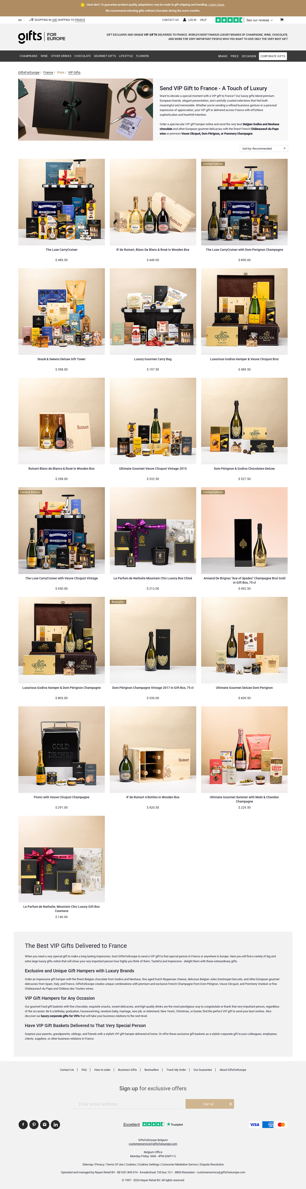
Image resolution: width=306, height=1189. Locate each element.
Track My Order (176, 1069)
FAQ (84, 1069)
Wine (44, 56)
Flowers (142, 56)
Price (235, 56)
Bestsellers (151, 1069)
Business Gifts (127, 1069)
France (80, 20)
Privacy (99, 1164)
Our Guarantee (203, 1069)
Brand (223, 56)
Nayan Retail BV (105, 1172)
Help (203, 20)
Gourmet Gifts (105, 56)
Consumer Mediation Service (180, 1164)
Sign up (208, 1104)
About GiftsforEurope (233, 1069)
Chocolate (82, 56)
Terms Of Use (115, 1164)
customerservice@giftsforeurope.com (153, 1143)
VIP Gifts (74, 72)
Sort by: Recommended (257, 148)
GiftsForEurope (28, 72)
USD (54, 20)
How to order (102, 1069)
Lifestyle (126, 56)
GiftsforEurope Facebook (23, 1124)
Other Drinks (61, 56)
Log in (192, 20)
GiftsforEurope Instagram (44, 1124)
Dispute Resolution (212, 1164)
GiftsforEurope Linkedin (55, 1124)
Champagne (28, 56)
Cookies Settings (148, 1164)
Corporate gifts (273, 56)
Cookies (131, 1164)
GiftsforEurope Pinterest (34, 1124)
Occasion (249, 56)
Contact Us (170, 20)
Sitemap (87, 1164)
